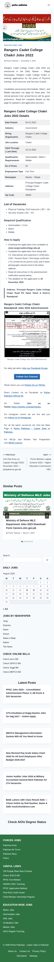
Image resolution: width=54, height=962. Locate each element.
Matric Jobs (8, 910)
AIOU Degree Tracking (13, 931)
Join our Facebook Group (34, 368)
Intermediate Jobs (11, 914)
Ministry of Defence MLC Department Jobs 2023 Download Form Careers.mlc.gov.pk (25, 524)
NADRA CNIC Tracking (14, 884)
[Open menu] (48, 5)
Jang (5, 621)
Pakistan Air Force (11, 849)
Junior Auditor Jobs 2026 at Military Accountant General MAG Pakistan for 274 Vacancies (26, 779)
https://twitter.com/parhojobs (26, 407)
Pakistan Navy (10, 854)
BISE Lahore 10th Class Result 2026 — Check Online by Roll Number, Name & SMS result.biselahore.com (26, 803)
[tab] (22, 541)
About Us (12, 951)
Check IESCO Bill (11, 875)
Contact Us (24, 951)
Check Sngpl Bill (10, 667)
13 (27, 590)
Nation (6, 642)
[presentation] (27, 504)
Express (7, 625)
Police (6, 858)
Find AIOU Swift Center (14, 892)
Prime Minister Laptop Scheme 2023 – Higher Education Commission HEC (40, 462)
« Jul (5, 609)
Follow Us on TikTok (35, 385)
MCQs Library (15, 443)
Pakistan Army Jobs (13, 45)
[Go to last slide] (7, 516)
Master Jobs (9, 927)
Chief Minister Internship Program (19, 897)
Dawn (5, 629)
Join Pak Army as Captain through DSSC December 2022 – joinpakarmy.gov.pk (13, 462)
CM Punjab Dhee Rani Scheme (17, 871)
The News (7, 646)
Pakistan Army (10, 845)
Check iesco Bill (10, 659)
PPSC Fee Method (11, 880)
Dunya (6, 634)
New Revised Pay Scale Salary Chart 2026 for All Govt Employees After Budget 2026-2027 (25, 756)
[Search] (47, 560)
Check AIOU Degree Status (27, 822)
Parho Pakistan (12, 61)
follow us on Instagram (19, 418)
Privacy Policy (39, 951)
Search (6, 555)
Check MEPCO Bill (12, 672)
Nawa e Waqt (9, 638)
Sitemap (33, 956)
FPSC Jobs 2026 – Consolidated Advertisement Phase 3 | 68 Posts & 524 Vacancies (25, 693)
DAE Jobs (7, 918)
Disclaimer (22, 956)
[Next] (47, 516)
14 (34, 590)
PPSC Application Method (15, 888)
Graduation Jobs (10, 923)
